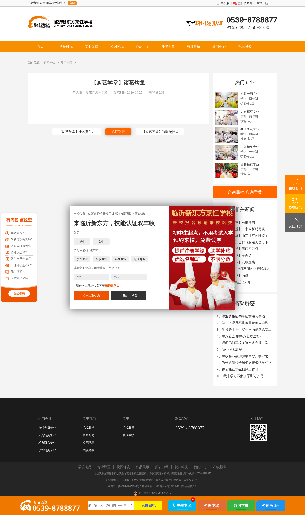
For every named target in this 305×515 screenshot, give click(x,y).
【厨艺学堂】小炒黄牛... (76, 132)
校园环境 (88, 442)
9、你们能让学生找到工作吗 (237, 369)
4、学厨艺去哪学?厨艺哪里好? (239, 336)
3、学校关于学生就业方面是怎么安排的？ (247, 329)
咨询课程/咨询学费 (245, 192)
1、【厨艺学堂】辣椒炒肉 (236, 222)
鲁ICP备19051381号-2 (130, 486)
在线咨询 (19, 293)
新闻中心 (49, 62)
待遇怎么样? (19, 252)
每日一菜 (66, 62)
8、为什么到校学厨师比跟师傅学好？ (244, 362)
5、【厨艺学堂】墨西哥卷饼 (237, 249)
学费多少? (17, 233)
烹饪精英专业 (47, 450)
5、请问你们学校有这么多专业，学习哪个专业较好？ (256, 343)
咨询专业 (211, 505)
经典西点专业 (47, 442)
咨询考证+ (270, 505)
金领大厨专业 (47, 427)
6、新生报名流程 (229, 349)
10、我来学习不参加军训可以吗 (240, 376)
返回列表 (118, 132)
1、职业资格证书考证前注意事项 (241, 316)
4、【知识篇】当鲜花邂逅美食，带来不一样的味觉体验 (257, 242)
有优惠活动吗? (20, 278)
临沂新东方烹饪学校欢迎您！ (47, 3)
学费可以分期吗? (21, 239)
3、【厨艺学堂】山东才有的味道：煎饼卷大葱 (251, 235)
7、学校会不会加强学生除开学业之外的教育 (249, 356)
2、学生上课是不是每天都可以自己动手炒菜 (249, 323)
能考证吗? (17, 271)
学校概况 (128, 427)
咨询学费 (241, 505)
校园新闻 (88, 435)
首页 (40, 46)
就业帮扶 (128, 435)
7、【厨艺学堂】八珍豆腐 (236, 262)
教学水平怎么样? (21, 258)
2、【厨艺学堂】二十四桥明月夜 (241, 229)
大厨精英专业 (47, 435)
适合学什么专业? (21, 246)
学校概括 (88, 427)
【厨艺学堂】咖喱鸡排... (160, 132)
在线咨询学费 (128, 295)
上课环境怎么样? (21, 265)
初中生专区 (182, 505)
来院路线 (88, 450)
